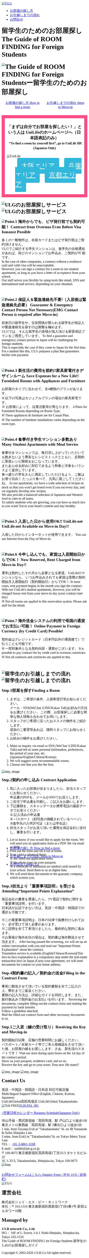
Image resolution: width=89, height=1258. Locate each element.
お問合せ (16, 19)
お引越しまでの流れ (25, 15)
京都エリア (45, 179)
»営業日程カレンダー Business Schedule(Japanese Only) (40, 1113)
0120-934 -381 (29, 1105)
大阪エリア (38, 166)
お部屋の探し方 (21, 10)
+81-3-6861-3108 (23, 1144)
